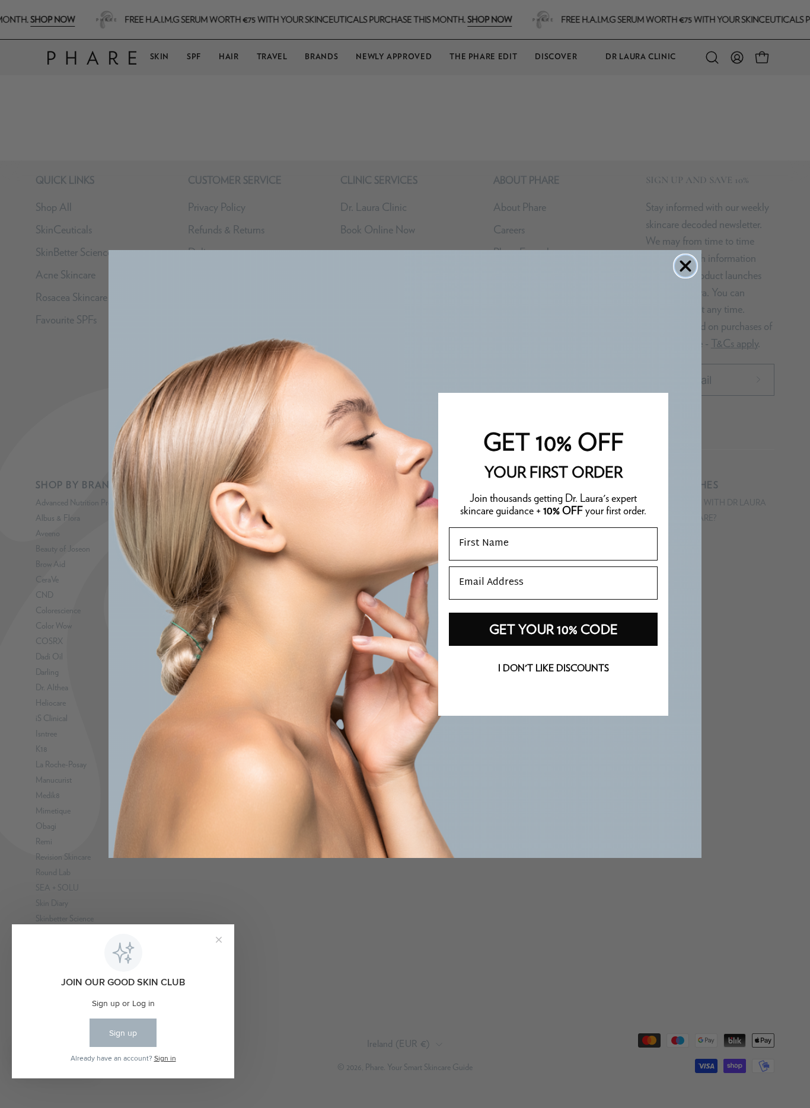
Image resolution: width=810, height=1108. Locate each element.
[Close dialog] (685, 266)
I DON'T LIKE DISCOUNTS (553, 668)
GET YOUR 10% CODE (553, 629)
